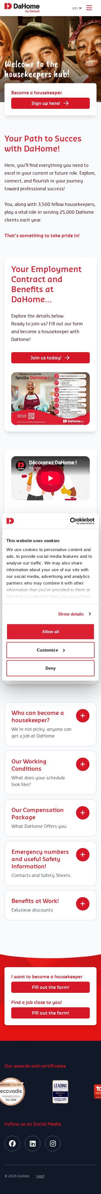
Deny (50, 668)
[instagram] (53, 1143)
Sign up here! (45, 103)
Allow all (50, 631)
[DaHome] (22, 8)
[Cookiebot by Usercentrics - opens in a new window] (71, 521)
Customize (47, 649)
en (75, 8)
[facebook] (12, 1143)
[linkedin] (32, 1143)
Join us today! (46, 358)
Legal (40, 1176)
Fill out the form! (50, 987)
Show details (71, 613)
